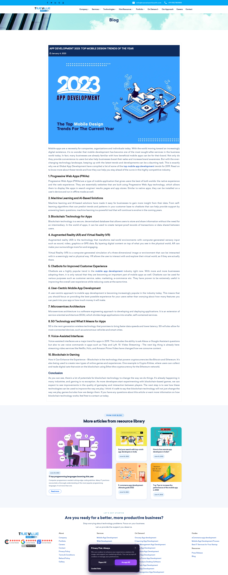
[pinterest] (36, 551)
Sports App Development (145, 555)
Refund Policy (64, 558)
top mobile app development (139, 166)
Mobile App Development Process (205, 541)
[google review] (28, 541)
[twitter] (24, 551)
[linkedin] (28, 551)
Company (83, 9)
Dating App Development (145, 548)
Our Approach (167, 9)
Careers (179, 9)
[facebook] (17, 551)
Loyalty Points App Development (148, 558)
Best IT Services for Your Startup (204, 544)
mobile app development (109, 271)
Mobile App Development (107, 537)
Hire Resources (125, 9)
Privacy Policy (64, 551)
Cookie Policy (96, 568)
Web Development (104, 541)
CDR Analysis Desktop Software (148, 562)
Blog (194, 556)
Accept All (126, 562)
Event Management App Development (150, 544)
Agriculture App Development (147, 551)
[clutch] (12, 541)
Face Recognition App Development (149, 572)
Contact (189, 9)
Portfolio (139, 9)
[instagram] (20, 551)
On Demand (153, 9)
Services (95, 9)
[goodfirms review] (45, 541)
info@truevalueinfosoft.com (146, 3)
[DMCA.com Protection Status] (28, 545)
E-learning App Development (146, 541)
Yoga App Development (144, 568)
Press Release (197, 553)
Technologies (109, 9)
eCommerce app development (204, 537)
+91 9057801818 (173, 3)
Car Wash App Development (146, 565)
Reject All (102, 562)
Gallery (62, 562)
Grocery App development (145, 537)
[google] (32, 551)
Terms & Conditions (67, 555)
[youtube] (40, 551)
